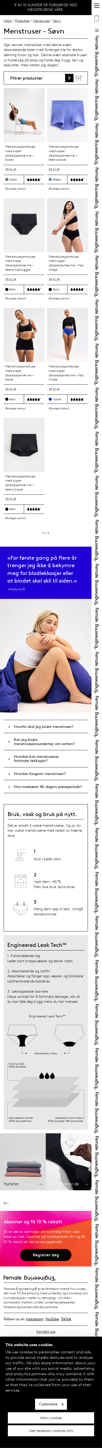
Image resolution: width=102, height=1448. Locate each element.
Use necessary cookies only (51, 1430)
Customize (48, 1404)
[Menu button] (97, 5)
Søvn (57, 21)
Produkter (22, 21)
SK (97, 30)
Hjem (8, 21)
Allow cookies (51, 1417)
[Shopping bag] (97, 18)
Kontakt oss (45, 1331)
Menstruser (41, 21)
